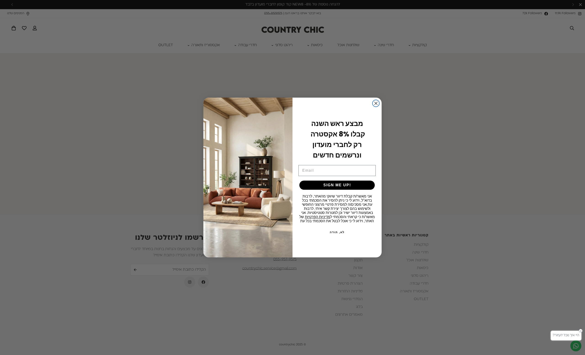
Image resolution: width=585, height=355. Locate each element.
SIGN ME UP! (337, 185)
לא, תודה (337, 232)
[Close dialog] (375, 103)
